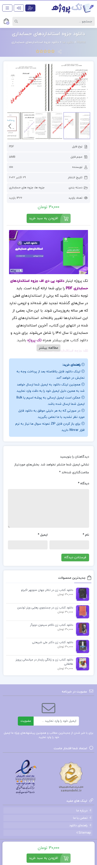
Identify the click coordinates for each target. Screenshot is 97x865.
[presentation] (10, 125)
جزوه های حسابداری (21, 188)
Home (81, 42)
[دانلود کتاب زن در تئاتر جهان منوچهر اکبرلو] (81, 594)
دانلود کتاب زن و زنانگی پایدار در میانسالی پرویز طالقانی (44, 662)
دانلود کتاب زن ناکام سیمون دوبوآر (51, 625)
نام (86, 535)
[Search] (16, 21)
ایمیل (43, 535)
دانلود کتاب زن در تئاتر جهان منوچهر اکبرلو (47, 590)
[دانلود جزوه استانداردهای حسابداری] (48, 87)
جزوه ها (39, 188)
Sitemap (84, 833)
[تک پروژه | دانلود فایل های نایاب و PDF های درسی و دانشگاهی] (73, 8)
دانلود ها (68, 42)
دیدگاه (83, 483)
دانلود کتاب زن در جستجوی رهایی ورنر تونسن (45, 608)
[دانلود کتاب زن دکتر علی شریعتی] (81, 646)
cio (11, 167)
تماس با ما (80, 818)
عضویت (26, 721)
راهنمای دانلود (78, 825)
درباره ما (82, 810)
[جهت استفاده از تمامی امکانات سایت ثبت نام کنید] (30, 8)
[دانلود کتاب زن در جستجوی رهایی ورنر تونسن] (81, 612)
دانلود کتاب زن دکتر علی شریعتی (52, 642)
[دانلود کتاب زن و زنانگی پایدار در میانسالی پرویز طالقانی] (81, 664)
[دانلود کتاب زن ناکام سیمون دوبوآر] (81, 629)
